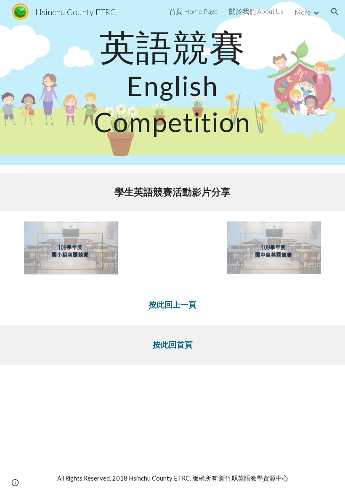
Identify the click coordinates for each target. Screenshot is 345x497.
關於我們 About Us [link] (256, 11)
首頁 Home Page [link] (193, 11)
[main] (172, 82)
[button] (335, 12)
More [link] (303, 12)
